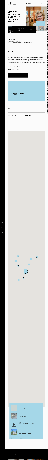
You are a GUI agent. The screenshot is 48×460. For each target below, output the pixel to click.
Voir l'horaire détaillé (11, 31)
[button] (27, 270)
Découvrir (28, 3)
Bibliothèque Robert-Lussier (21, 29)
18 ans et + (13, 39)
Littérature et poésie (23, 38)
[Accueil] (12, 3)
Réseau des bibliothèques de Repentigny (22, 42)
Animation (17, 41)
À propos (43, 3)
